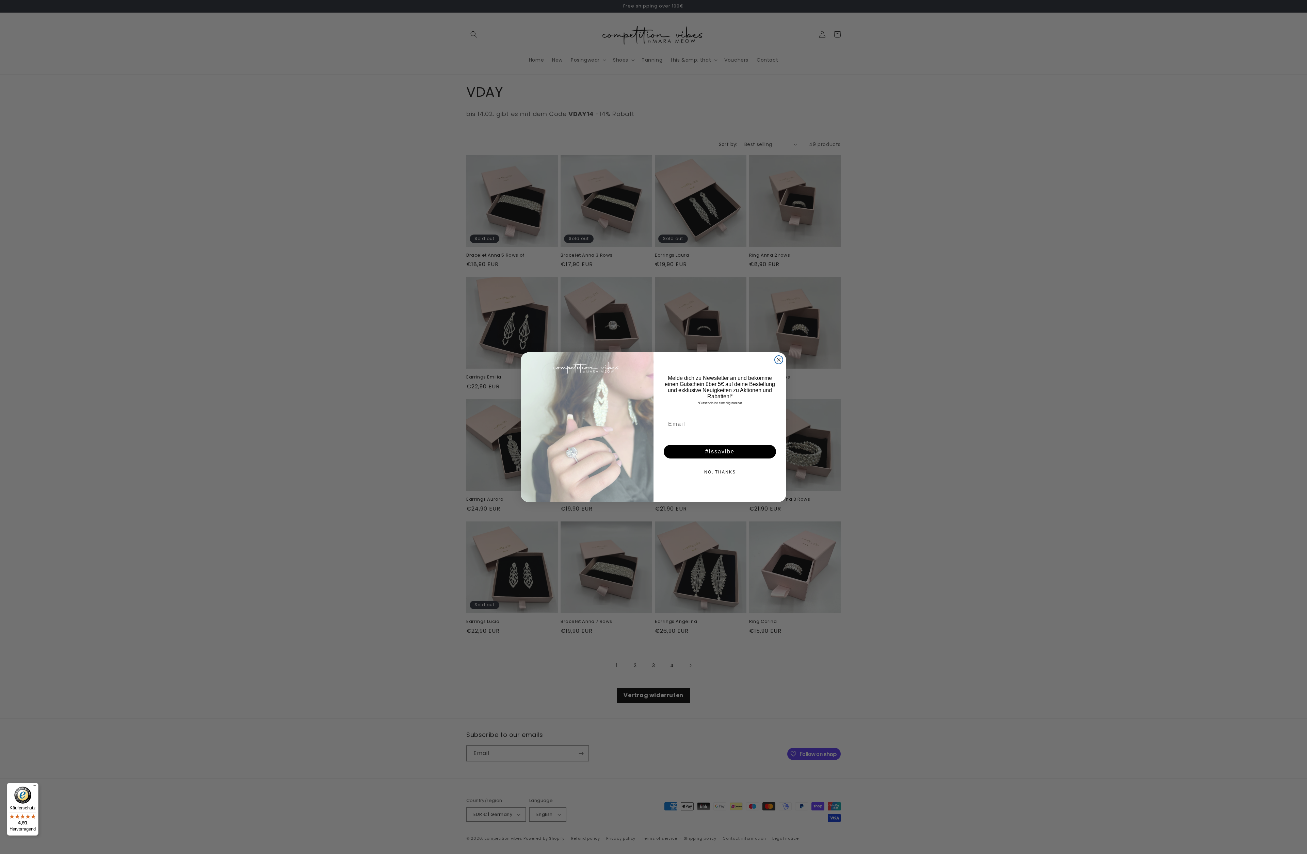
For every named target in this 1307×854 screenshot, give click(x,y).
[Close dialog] (779, 360)
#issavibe (720, 451)
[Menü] (34, 787)
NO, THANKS (720, 472)
